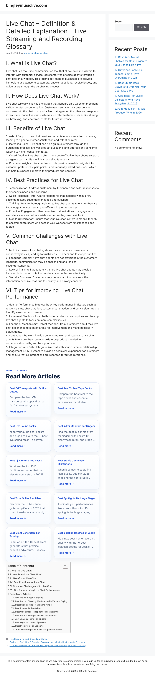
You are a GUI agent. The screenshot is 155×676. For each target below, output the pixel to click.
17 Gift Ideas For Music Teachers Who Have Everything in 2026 (128, 73)
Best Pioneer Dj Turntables (28, 608)
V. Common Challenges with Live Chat (31, 586)
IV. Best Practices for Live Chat (27, 582)
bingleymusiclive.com (26, 5)
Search (119, 21)
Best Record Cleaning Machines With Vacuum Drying (41, 601)
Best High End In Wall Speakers (30, 622)
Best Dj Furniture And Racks (26, 460)
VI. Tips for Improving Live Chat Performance (35, 590)
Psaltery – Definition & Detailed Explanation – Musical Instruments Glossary (47, 642)
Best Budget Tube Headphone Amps (33, 605)
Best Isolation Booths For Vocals (76, 532)
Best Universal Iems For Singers (30, 619)
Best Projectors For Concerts (29, 626)
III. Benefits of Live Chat (23, 578)
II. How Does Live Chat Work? (26, 574)
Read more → (18, 411)
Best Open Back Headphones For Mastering (37, 612)
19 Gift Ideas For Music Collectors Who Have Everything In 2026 (129, 99)
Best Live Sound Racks (23, 425)
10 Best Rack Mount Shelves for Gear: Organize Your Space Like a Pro (131, 61)
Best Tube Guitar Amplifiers (25, 498)
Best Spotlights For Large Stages (77, 498)
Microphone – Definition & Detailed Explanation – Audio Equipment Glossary (48, 645)
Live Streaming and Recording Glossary (29, 639)
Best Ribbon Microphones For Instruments (35, 615)
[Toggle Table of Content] (64, 566)
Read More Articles (20, 594)
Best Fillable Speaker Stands (29, 597)
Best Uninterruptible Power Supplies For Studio (39, 629)
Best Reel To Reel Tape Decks (75, 388)
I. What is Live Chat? (21, 570)
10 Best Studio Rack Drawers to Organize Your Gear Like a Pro (130, 86)
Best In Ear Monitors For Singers (76, 425)
